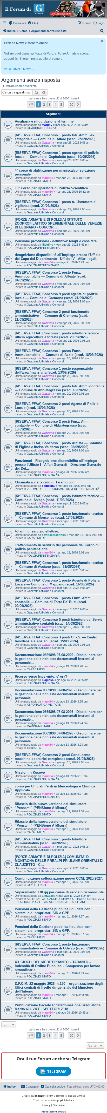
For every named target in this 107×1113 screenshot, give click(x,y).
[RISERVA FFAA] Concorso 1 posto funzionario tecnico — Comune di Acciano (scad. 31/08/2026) (59, 565)
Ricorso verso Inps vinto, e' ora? (41, 676)
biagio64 (48, 680)
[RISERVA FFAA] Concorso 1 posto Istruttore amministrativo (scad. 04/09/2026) (50, 841)
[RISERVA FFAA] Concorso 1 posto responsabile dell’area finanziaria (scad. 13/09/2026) (54, 370)
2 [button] (44, 104)
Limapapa (48, 895)
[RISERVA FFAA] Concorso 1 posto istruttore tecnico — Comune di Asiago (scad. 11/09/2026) (59, 498)
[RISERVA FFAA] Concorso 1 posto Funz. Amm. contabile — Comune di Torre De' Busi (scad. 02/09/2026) (53, 602)
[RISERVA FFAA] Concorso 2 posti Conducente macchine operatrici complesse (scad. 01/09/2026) (55, 757)
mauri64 (47, 177)
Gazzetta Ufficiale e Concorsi (45, 145)
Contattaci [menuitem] (32, 1086)
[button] (31, 104)
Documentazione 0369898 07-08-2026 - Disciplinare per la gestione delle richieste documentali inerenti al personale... (58, 659)
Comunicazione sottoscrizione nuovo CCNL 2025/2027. (59, 878)
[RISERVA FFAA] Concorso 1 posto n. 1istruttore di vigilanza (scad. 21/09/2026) (56, 204)
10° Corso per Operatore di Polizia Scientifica (51, 188)
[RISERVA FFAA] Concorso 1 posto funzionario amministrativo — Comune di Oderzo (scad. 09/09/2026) (59, 946)
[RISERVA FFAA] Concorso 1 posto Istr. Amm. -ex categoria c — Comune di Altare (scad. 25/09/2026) (55, 137)
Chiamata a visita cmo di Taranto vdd (45, 482)
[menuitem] (17, 23)
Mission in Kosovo (30, 772)
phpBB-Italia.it (65, 1100)
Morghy (47, 124)
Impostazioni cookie (53, 1111)
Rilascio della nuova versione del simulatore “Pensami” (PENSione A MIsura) (50, 806)
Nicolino (47, 244)
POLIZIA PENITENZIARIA (43, 247)
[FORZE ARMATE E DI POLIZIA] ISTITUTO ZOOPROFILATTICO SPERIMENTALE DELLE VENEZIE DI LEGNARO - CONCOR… (58, 223)
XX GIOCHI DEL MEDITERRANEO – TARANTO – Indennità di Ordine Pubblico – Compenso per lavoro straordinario (57, 966)
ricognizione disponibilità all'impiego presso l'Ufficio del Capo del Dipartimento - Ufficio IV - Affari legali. (58, 257)
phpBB (39, 1095)
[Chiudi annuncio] (102, 41)
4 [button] (55, 104)
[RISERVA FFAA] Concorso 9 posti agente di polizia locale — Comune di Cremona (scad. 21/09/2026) (56, 296)
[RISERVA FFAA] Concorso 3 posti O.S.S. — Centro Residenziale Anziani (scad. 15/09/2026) (56, 639)
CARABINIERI (36, 537)
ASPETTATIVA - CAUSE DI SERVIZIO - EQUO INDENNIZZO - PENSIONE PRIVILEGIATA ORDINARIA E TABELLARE (59, 900)
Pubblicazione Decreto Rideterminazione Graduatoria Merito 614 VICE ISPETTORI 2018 (58, 1007)
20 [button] (71, 104)
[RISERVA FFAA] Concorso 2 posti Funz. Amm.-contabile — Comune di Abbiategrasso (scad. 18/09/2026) (53, 425)
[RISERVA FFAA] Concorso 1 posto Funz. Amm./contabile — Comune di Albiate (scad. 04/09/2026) (50, 276)
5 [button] (61, 104)
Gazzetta (48, 142)
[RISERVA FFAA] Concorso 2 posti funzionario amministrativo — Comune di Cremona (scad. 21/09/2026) (52, 315)
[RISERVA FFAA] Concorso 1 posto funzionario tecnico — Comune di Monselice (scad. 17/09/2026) (59, 516)
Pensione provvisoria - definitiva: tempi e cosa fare (56, 241)
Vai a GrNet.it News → (19, 69)
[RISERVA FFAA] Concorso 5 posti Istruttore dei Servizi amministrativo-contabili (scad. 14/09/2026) (59, 621)
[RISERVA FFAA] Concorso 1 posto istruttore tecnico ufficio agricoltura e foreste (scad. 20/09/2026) (57, 335)
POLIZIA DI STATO (39, 181)
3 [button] (50, 104)
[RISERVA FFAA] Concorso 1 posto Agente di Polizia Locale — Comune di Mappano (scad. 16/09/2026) (57, 582)
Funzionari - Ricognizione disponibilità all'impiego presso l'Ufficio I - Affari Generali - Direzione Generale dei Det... (58, 464)
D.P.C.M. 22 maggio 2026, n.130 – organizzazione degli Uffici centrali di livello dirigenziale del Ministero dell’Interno (59, 987)
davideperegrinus (54, 534)
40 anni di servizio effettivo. (37, 531)
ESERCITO (34, 747)
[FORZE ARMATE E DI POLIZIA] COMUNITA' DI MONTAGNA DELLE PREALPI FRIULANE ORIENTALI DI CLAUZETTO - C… (59, 861)
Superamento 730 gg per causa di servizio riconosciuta (59, 892)
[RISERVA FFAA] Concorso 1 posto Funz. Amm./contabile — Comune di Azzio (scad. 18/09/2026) (59, 353)
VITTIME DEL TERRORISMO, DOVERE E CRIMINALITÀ (63, 488)
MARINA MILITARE (39, 726)
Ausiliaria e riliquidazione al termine (44, 121)
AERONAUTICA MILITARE (44, 704)
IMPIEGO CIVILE (38, 885)
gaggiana (48, 485)
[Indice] (53, 9)
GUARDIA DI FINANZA (41, 128)
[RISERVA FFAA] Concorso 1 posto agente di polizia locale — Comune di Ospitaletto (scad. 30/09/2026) (57, 155)
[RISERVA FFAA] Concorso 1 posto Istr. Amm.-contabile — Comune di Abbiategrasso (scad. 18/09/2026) (59, 388)
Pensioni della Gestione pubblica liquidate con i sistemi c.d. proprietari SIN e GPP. (53, 911)
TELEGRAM (56, 1071)
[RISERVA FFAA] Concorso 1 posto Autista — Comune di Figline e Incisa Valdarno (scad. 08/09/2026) (58, 445)
